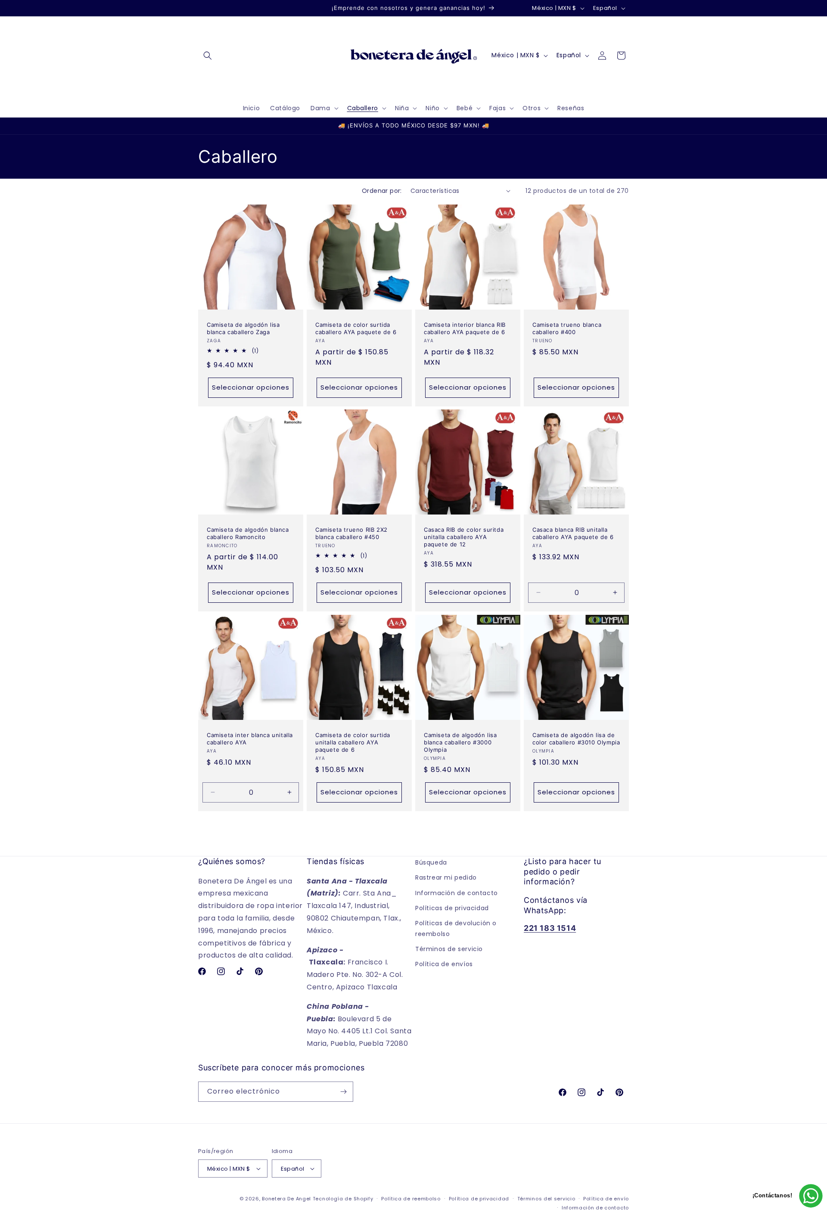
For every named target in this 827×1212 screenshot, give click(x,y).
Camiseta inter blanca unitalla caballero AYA (250, 739)
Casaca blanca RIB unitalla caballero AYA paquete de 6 (573, 533)
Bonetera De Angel (286, 1198)
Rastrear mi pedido (446, 877)
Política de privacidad (479, 1198)
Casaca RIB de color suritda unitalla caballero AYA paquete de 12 (464, 537)
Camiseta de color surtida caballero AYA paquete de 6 (356, 328)
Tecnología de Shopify (343, 1198)
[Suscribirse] (343, 1092)
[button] (207, 55)
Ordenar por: (382, 190)
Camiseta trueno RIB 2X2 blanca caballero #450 (351, 533)
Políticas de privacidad (452, 907)
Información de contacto (456, 892)
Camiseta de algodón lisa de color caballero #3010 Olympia (576, 739)
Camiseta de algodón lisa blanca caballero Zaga (243, 328)
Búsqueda (431, 862)
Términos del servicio (546, 1198)
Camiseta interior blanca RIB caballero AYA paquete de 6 (465, 328)
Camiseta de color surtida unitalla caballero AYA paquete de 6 (352, 742)
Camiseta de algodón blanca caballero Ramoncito (248, 533)
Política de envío (606, 1198)
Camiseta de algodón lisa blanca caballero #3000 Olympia (460, 742)
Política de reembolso (411, 1198)
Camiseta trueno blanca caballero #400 (566, 328)
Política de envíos (444, 964)
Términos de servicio (449, 949)
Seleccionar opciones (250, 387)
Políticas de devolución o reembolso (456, 928)
